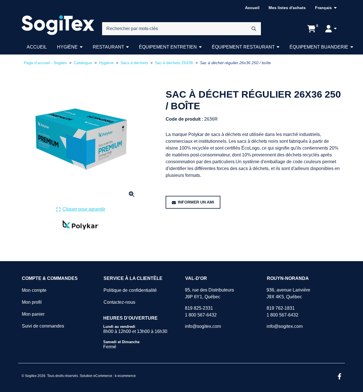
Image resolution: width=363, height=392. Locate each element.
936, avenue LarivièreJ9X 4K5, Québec (288, 293)
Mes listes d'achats (287, 7)
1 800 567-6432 (201, 315)
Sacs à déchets (134, 63)
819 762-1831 (281, 308)
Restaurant (108, 47)
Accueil (252, 7)
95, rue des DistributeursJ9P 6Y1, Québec (209, 293)
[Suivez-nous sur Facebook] (339, 377)
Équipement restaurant (243, 47)
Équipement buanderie (319, 47)
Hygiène (67, 47)
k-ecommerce (125, 376)
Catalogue (83, 63)
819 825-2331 (199, 308)
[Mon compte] (330, 28)
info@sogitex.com (203, 326)
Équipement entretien (168, 47)
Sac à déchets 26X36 (174, 63)
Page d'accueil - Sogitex (45, 63)
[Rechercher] (254, 28)
